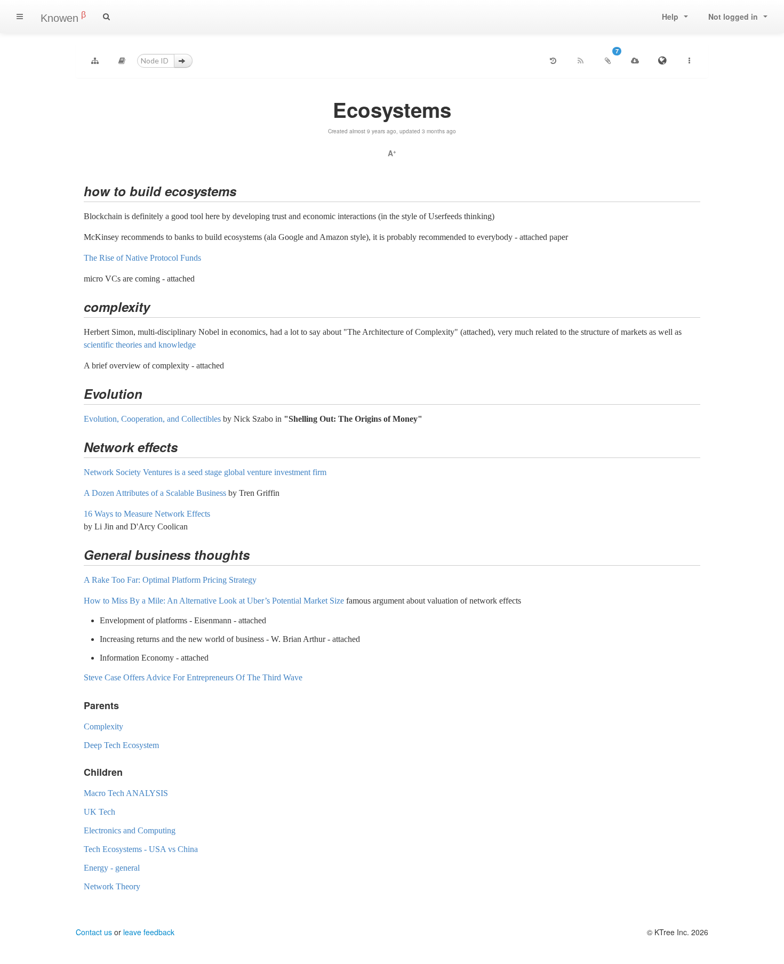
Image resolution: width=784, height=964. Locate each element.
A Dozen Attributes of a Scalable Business (155, 492)
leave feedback (148, 932)
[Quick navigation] (122, 61)
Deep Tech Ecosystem (121, 745)
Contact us (94, 932)
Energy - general (112, 867)
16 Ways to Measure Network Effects (147, 513)
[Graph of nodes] (95, 61)
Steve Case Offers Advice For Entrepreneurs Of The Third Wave (193, 677)
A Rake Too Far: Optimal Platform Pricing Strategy (170, 579)
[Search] (106, 16)
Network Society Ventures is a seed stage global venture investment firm (205, 472)
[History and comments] (553, 61)
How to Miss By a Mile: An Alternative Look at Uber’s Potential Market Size (214, 600)
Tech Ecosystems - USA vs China (141, 849)
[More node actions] (689, 61)
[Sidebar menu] (20, 16)
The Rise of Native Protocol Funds (142, 257)
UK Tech (99, 811)
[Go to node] (183, 61)
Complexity (103, 726)
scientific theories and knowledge (140, 344)
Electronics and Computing (129, 830)
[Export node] (634, 61)
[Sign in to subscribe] (580, 61)
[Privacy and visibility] (662, 61)
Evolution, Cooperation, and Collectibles (152, 418)
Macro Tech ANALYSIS (126, 793)
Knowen (63, 17)
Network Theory (112, 886)
